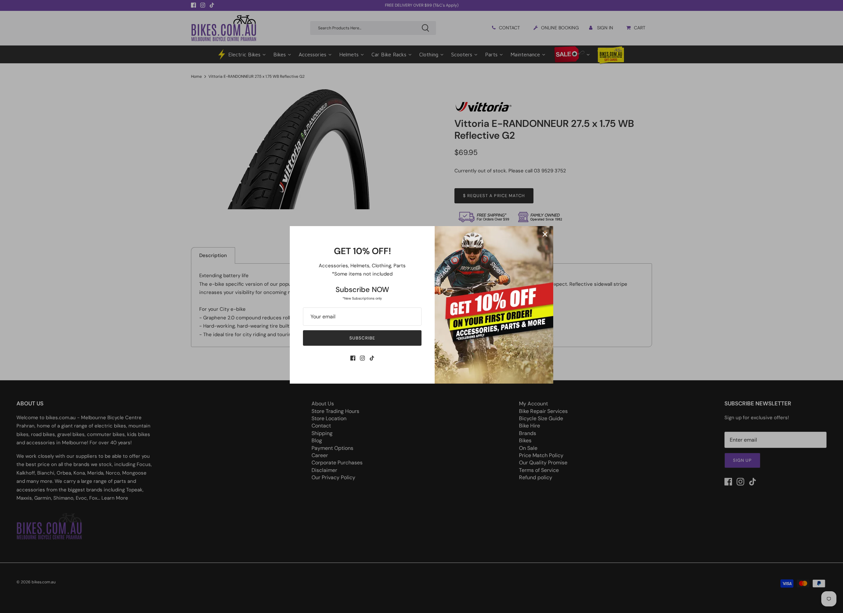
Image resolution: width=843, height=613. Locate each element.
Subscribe (362, 338)
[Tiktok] (371, 358)
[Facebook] (352, 358)
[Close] (545, 234)
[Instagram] (362, 358)
